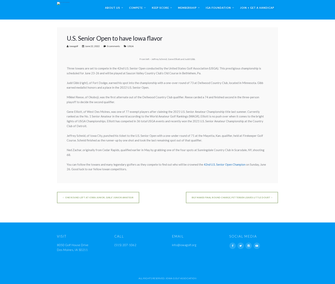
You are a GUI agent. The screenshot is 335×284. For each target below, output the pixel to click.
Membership (187, 7)
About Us (112, 7)
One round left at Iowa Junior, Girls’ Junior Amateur (99, 197)
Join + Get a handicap (257, 7)
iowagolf (73, 46)
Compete (136, 7)
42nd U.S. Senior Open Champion (224, 164)
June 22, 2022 (92, 46)
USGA (130, 46)
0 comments (113, 46)
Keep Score (160, 7)
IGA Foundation (218, 7)
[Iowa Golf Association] (63, 2)
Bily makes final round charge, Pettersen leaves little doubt (231, 197)
